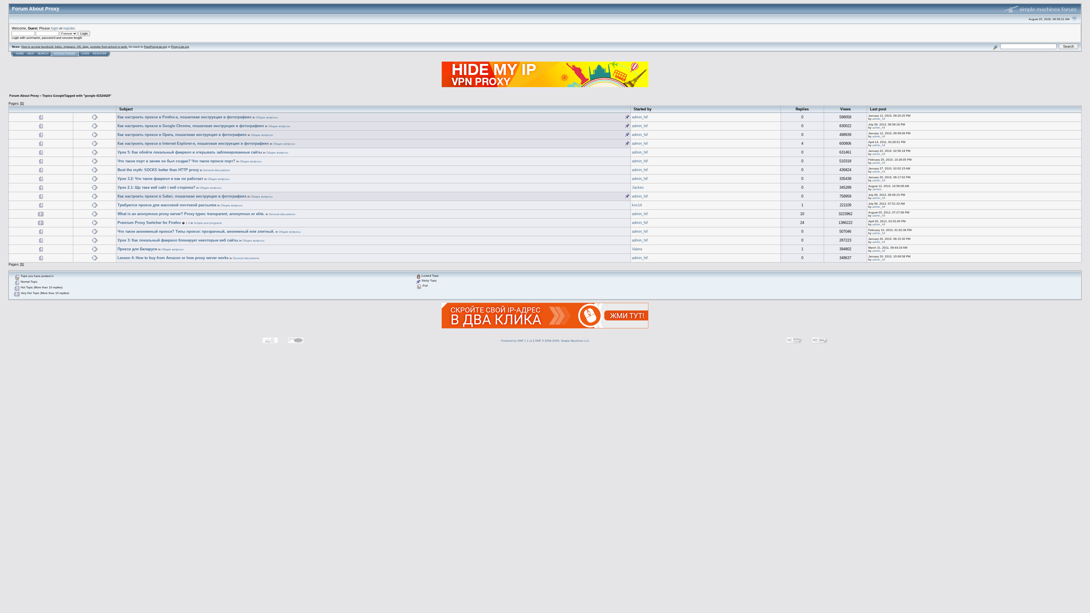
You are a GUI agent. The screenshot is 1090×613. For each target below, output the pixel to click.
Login (85, 53)
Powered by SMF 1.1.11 (517, 340)
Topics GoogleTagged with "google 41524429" (76, 95)
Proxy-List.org (180, 46)
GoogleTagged (65, 53)
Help (30, 53)
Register (99, 53)
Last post (878, 109)
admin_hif (640, 117)
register (69, 28)
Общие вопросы (267, 117)
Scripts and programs (208, 222)
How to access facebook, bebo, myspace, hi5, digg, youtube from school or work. (74, 46)
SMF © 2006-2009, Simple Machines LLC (562, 340)
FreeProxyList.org (155, 46)
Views (845, 109)
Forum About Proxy (24, 95)
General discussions (216, 170)
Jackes (638, 187)
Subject (126, 109)
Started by (642, 109)
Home (20, 53)
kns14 (637, 205)
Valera (637, 249)
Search (43, 53)
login (54, 28)
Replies (802, 109)
